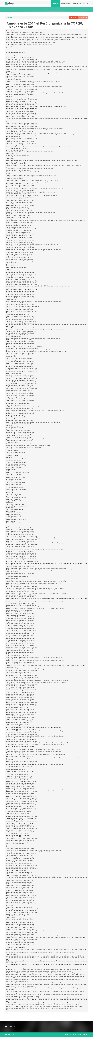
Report (74, 17)
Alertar (85, 1034)
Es (10, 3)
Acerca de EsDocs (67, 1034)
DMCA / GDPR (77, 1034)
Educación (9, 17)
